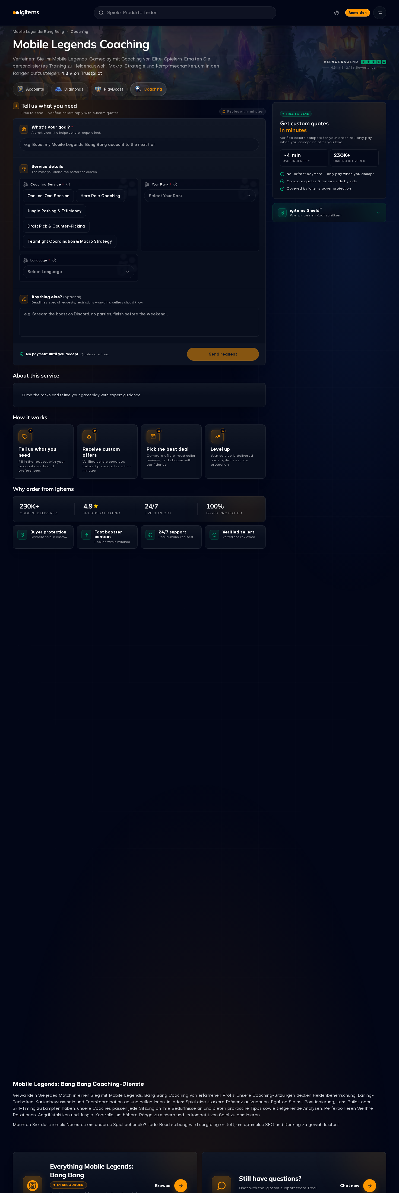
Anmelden (358, 12)
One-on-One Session (48, 195)
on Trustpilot (81, 73)
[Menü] (379, 12)
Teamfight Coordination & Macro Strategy (69, 241)
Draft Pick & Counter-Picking (56, 226)
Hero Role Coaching (100, 195)
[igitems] (26, 12)
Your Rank (161, 184)
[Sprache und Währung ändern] (336, 12)
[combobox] (197, 196)
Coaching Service (47, 184)
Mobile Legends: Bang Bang (38, 31)
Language (40, 260)
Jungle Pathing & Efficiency (54, 211)
